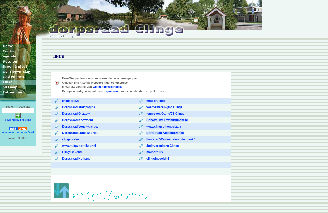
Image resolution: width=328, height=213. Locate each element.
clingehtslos (71, 139)
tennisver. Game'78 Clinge (165, 113)
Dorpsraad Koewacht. (78, 120)
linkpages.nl (70, 101)
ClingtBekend (72, 152)
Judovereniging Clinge (162, 146)
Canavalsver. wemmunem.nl (167, 120)
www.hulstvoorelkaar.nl (79, 146)
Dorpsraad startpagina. (79, 107)
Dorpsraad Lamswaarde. (80, 133)
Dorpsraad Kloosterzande (165, 133)
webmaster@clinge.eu (108, 86)
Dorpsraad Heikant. (76, 158)
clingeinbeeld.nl (157, 158)
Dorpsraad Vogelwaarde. (80, 126)
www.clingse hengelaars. (164, 126)
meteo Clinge (156, 101)
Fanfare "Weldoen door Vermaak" (170, 139)
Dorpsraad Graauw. (76, 113)
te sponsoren (111, 91)
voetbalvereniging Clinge (164, 107)
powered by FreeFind (18, 119)
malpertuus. (155, 152)
